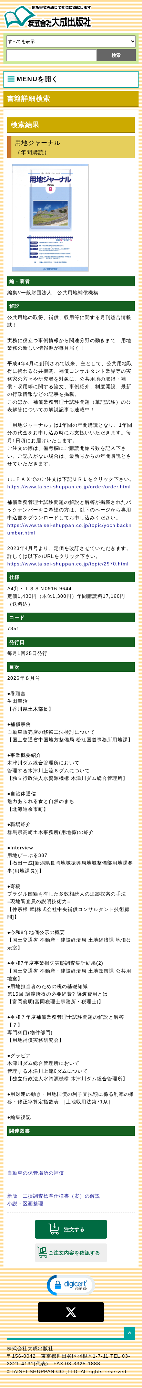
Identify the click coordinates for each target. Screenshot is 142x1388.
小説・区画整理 (25, 1203)
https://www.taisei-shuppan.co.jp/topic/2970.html (68, 563)
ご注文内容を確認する (74, 1252)
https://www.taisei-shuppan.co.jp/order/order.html (69, 486)
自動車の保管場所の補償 (35, 1173)
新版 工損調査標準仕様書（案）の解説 (53, 1196)
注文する (74, 1229)
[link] (71, 1284)
